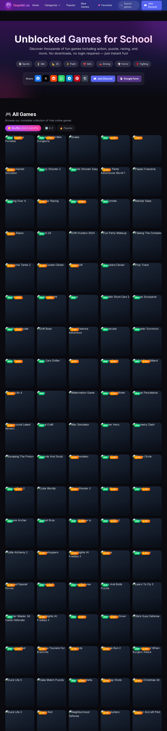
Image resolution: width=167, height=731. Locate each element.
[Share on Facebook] (38, 78)
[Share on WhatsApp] (61, 78)
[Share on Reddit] (53, 78)
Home (35, 5)
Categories (51, 5)
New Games (85, 5)
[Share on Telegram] (69, 78)
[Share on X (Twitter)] (46, 78)
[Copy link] (85, 78)
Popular (70, 5)
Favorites (106, 5)
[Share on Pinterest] (77, 78)
